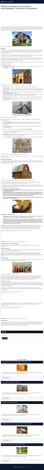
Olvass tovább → (6, 377)
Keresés (5, 338)
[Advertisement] (22, 17)
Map (24, 466)
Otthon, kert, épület (8, 1)
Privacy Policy (28, 466)
